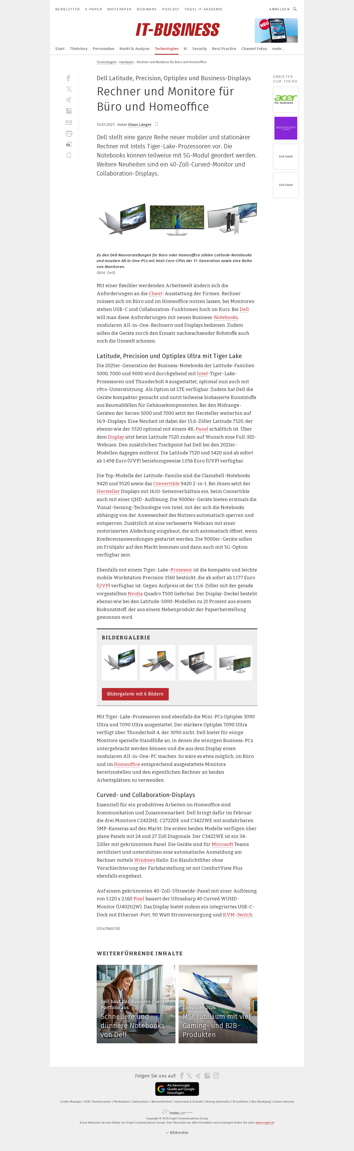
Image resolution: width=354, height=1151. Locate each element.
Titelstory (79, 48)
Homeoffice (127, 764)
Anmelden (279, 9)
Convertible (166, 484)
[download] (69, 144)
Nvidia (135, 594)
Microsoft (222, 844)
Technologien (167, 48)
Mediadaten (122, 1101)
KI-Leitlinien (241, 1101)
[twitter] (69, 88)
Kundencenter (102, 1101)
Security (199, 48)
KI (185, 48)
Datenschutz (141, 1101)
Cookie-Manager (71, 1101)
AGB (87, 1101)
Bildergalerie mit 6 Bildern (135, 694)
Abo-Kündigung (261, 1101)
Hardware (126, 62)
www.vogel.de (265, 1122)
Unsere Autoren (284, 1101)
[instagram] (214, 1076)
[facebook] (69, 77)
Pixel (138, 899)
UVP (103, 586)
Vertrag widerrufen (218, 1101)
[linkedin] (69, 111)
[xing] (69, 100)
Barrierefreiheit (162, 1101)
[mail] (69, 122)
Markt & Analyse (134, 48)
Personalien (103, 48)
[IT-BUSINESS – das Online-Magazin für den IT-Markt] (60, 48)
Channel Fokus (254, 48)
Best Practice (224, 48)
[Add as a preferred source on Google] (177, 1089)
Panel (202, 429)
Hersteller (108, 491)
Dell (244, 309)
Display (116, 437)
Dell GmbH (286, 156)
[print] (69, 133)
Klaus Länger (140, 124)
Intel (202, 374)
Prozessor (181, 570)
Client (155, 293)
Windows (144, 860)
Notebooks (226, 317)
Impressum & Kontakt (189, 1101)
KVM (229, 915)
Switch (244, 915)
